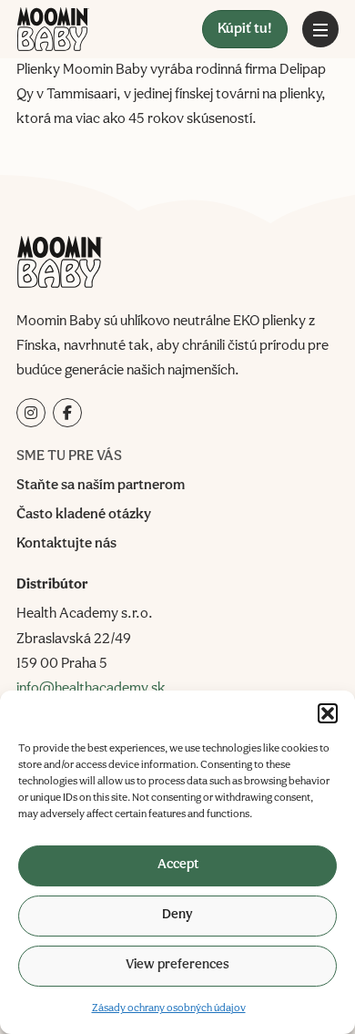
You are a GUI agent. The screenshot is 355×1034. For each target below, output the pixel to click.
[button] (328, 713)
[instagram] (31, 412)
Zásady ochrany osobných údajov (169, 1008)
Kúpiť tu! (245, 29)
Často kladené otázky (83, 514)
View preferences (177, 965)
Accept (177, 865)
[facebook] (67, 412)
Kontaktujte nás (66, 544)
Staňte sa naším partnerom (100, 485)
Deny (177, 915)
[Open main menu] (320, 29)
